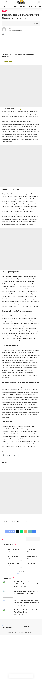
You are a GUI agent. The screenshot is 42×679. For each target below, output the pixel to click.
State (15, 614)
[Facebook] (12, 550)
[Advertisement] (21, 86)
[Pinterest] (12, 557)
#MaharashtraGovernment (25, 522)
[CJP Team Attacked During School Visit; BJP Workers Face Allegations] (8, 594)
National (16, 586)
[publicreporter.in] (21, 2)
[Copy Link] (12, 23)
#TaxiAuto (12, 524)
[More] (18, 23)
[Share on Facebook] (6, 23)
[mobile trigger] (3, 2)
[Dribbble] (30, 564)
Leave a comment (34, 538)
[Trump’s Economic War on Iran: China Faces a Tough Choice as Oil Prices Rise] (8, 603)
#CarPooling (13, 522)
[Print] (15, 23)
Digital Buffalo (23, 632)
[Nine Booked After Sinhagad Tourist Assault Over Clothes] (8, 612)
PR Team (9, 28)
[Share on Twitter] (9, 23)
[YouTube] (37, 626)
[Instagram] (30, 557)
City (4, 10)
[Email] (25, 531)
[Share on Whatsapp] (19, 676)
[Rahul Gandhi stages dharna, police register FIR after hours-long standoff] (8, 584)
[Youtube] (12, 564)
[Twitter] (30, 550)
